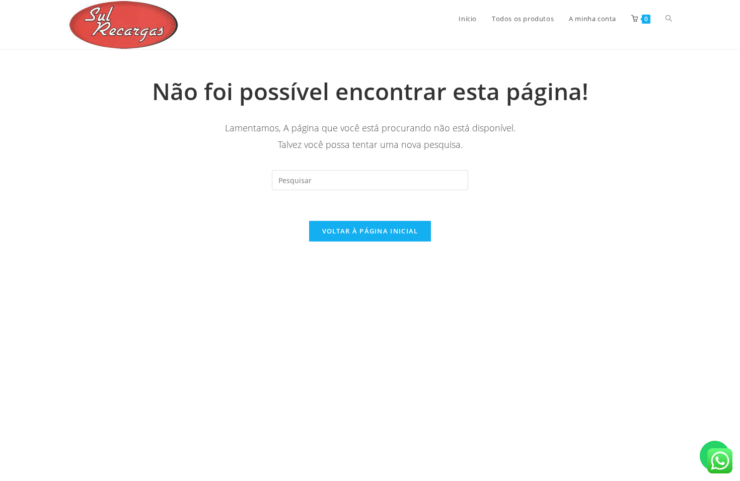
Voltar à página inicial (370, 230)
